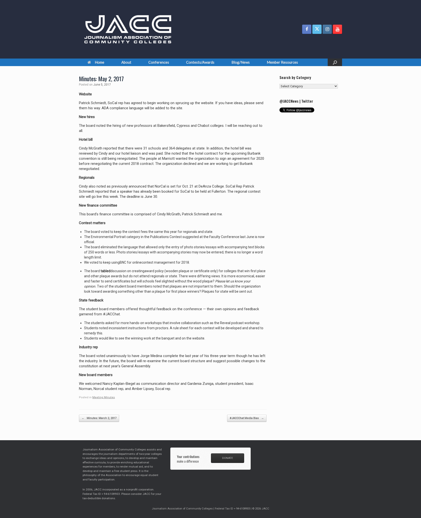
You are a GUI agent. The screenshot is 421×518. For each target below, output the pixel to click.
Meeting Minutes (103, 397)
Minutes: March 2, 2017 (99, 418)
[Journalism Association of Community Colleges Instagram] (327, 29)
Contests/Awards (200, 62)
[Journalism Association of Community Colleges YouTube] (337, 29)
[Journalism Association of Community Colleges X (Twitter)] (317, 29)
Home (99, 62)
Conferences (158, 62)
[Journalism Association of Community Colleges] (128, 29)
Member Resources (282, 62)
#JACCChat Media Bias (247, 418)
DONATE (227, 458)
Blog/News (240, 62)
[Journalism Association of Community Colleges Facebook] (306, 29)
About (126, 62)
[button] (335, 62)
